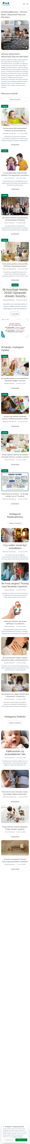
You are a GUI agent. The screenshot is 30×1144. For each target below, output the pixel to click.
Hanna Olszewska (8, 44)
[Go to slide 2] (24, 47)
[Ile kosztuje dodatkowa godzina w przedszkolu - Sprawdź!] (15, 35)
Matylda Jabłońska (9, 383)
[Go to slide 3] (26, 47)
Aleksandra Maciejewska (9, 133)
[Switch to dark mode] (24, 3)
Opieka (6, 33)
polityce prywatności (18, 1136)
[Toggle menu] (27, 4)
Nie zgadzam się (9, 1139)
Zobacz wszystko (15, 99)
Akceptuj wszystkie (21, 1139)
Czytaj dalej (15, 314)
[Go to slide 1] (23, 47)
